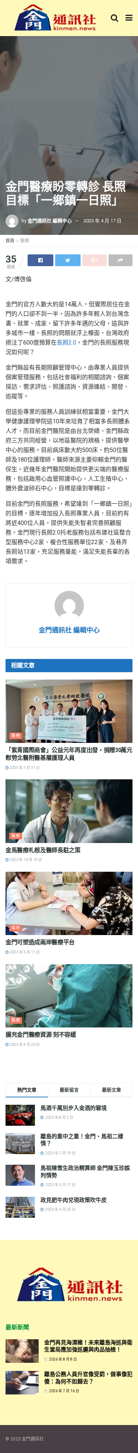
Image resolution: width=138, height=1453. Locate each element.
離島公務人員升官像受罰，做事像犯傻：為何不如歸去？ (88, 1378)
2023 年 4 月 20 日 (24, 1045)
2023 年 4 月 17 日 (102, 220)
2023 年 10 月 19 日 (25, 860)
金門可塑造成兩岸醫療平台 (40, 942)
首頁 (10, 240)
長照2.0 (66, 342)
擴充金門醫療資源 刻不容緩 (41, 1034)
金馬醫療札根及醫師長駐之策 (43, 850)
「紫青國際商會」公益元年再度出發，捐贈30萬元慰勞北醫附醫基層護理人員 (69, 754)
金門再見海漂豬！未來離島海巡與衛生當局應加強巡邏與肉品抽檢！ (88, 1346)
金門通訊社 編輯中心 (50, 220)
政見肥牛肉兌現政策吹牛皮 (73, 1200)
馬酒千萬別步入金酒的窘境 (73, 1108)
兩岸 (15, 927)
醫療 (24, 240)
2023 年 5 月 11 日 (24, 952)
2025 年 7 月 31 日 (24, 768)
